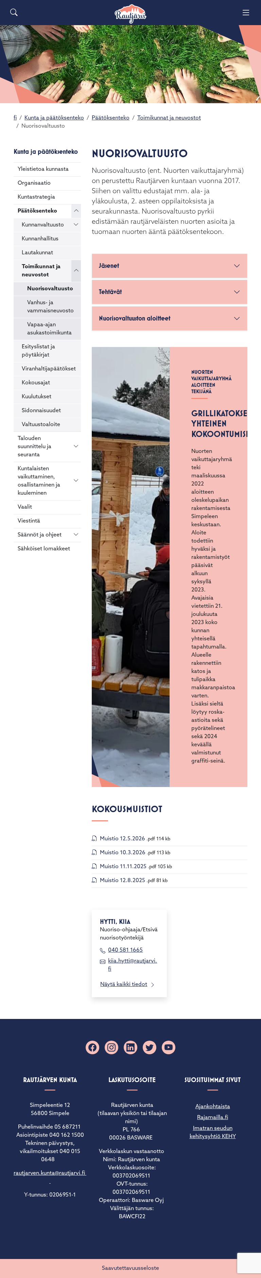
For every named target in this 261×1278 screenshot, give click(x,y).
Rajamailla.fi (212, 1117)
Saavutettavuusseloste (130, 1268)
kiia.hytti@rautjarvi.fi (132, 965)
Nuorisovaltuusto (50, 289)
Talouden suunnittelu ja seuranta (34, 447)
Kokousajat (36, 383)
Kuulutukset (36, 397)
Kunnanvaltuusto (43, 225)
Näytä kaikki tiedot (123, 984)
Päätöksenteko (110, 118)
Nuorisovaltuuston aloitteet (134, 318)
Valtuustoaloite (41, 424)
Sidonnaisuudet (41, 411)
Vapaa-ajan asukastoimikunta (49, 329)
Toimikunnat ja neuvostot (169, 118)
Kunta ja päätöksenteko (54, 118)
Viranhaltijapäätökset (49, 369)
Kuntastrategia (36, 197)
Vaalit (25, 507)
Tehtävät (110, 292)
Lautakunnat (37, 253)
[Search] (14, 12)
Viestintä (29, 521)
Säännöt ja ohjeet (40, 535)
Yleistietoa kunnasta (43, 169)
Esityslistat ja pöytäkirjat (38, 351)
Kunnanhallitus (40, 239)
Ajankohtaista (212, 1107)
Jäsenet (109, 266)
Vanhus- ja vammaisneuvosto (50, 307)
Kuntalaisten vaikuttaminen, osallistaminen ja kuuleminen (39, 481)
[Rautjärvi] (130, 14)
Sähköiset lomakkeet (44, 549)
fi (15, 118)
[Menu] (246, 12)
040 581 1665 (125, 950)
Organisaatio (34, 183)
